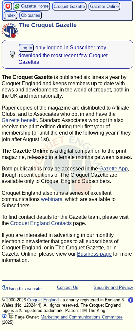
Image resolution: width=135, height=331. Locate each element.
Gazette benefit (19, 120)
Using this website (24, 288)
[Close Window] (8, 6)
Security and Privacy (113, 287)
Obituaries (30, 15)
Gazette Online (104, 6)
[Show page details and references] (4, 317)
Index (10, 15)
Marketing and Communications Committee (82, 317)
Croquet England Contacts (41, 223)
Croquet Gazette (69, 6)
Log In (26, 47)
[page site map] (10, 317)
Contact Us (67, 287)
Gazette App (113, 168)
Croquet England (43, 299)
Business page (94, 254)
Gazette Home (34, 6)
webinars (51, 199)
